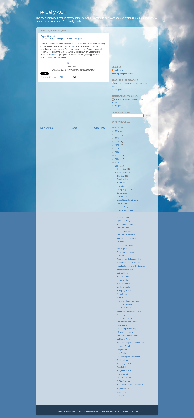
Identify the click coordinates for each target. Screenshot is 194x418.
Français (60, 39)
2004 (117, 166)
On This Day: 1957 (124, 377)
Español (43, 39)
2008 (117, 152)
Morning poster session (126, 238)
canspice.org (122, 203)
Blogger (134, 411)
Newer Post (46, 127)
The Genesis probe (125, 210)
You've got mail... (124, 249)
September (122, 389)
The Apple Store (123, 280)
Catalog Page (118, 90)
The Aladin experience (126, 235)
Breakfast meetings (125, 245)
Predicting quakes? (125, 364)
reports (52, 44)
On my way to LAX (124, 190)
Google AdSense (124, 371)
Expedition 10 (47, 36)
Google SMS (122, 350)
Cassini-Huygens (124, 207)
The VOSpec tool (124, 231)
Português (78, 39)
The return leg (123, 186)
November (121, 172)
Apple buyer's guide (125, 315)
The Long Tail (122, 374)
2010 (117, 145)
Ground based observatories (129, 259)
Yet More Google (124, 346)
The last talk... (122, 196)
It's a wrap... (122, 193)
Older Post (100, 127)
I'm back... (121, 242)
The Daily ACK (51, 12)
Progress (52, 55)
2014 (117, 131)
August (120, 392)
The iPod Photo (123, 228)
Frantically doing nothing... (128, 301)
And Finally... (122, 353)
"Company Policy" (124, 291)
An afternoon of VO (125, 224)
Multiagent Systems (125, 339)
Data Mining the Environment (129, 357)
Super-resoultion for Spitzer (128, 263)
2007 (117, 156)
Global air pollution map (126, 329)
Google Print (122, 367)
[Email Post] (74, 77)
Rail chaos (121, 183)
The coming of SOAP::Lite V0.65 (130, 336)
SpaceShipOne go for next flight (130, 384)
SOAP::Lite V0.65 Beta (126, 308)
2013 (117, 135)
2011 (117, 142)
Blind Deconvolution (125, 270)
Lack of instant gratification (128, 200)
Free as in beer (123, 276)
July (119, 396)
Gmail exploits (122, 179)
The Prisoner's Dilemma (127, 322)
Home (73, 127)
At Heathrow (122, 294)
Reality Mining (122, 360)
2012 (117, 138)
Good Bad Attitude (124, 304)
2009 (117, 149)
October (120, 176)
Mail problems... (123, 273)
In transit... (121, 297)
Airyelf (117, 411)
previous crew (69, 46)
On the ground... (123, 287)
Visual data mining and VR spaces (131, 266)
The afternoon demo (125, 252)
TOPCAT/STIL (123, 256)
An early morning (124, 283)
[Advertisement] (73, 104)
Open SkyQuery (123, 221)
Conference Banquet (125, 214)
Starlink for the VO (124, 217)
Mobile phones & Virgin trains (129, 311)
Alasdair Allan (92, 411)
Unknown (119, 70)
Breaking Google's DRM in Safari (130, 343)
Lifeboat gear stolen (125, 332)
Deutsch (52, 39)
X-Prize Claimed (123, 381)
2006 (117, 159)
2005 (117, 163)
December (121, 169)
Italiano (69, 39)
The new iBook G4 (124, 318)
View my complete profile (122, 74)
